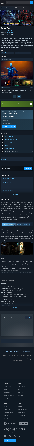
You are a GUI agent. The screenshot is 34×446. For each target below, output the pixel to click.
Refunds (6, 418)
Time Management (7, 53)
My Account (21, 415)
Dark (25, 53)
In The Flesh (10, 31)
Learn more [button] (28, 169)
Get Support (21, 412)
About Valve (21, 386)
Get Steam (21, 406)
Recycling (20, 395)
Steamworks (7, 392)
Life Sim (18, 53)
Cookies (6, 415)
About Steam (7, 386)
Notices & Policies (8, 412)
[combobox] (18, 2)
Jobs (19, 389)
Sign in (3, 90)
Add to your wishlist (9, 126)
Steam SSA (7, 389)
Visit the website (6, 182)
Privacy (6, 406)
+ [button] (29, 53)
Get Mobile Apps (9, 440)
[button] (4, 8)
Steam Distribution (9, 395)
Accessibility (7, 409)
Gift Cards (6, 398)
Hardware (20, 392)
